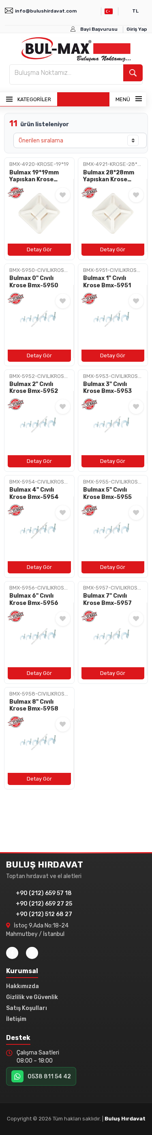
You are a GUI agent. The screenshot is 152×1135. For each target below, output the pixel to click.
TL (135, 11)
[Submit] (133, 72)
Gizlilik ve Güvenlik (32, 997)
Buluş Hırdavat (125, 1119)
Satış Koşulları (26, 1008)
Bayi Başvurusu (99, 29)
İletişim (16, 1019)
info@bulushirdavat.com (46, 11)
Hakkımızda (22, 986)
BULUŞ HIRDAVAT (44, 865)
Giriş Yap (136, 29)
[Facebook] (12, 953)
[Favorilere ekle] (63, 195)
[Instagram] (32, 953)
